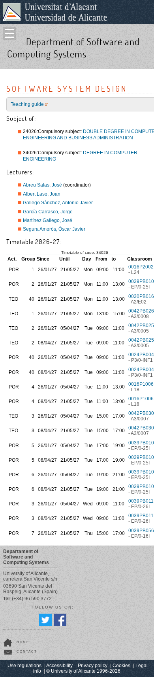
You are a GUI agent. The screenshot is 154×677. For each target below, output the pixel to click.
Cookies (121, 665)
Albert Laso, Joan (41, 194)
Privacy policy (92, 665)
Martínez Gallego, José (47, 220)
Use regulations (24, 665)
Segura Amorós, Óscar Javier (54, 229)
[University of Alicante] (55, 12)
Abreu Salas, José (42, 185)
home (23, 642)
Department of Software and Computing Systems (73, 47)
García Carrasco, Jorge (48, 212)
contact (27, 651)
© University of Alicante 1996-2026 (83, 671)
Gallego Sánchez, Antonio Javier (58, 202)
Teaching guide (27, 104)
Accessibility (59, 665)
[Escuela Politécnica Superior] (145, 61)
